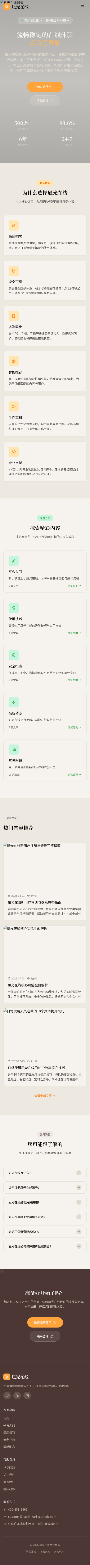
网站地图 (59, 1551)
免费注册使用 (42, 1322)
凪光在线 (20, 7)
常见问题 (9, 1467)
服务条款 (45, 1551)
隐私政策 (9, 1489)
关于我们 (9, 1475)
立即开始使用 (42, 87)
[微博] (7, 1395)
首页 (6, 1418)
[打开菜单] (82, 7)
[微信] (17, 1395)
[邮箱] (27, 1395)
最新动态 (9, 1446)
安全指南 (9, 1439)
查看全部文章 (43, 1095)
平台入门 (9, 1425)
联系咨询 (43, 1336)
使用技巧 (9, 1432)
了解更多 (43, 100)
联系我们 (9, 1482)
